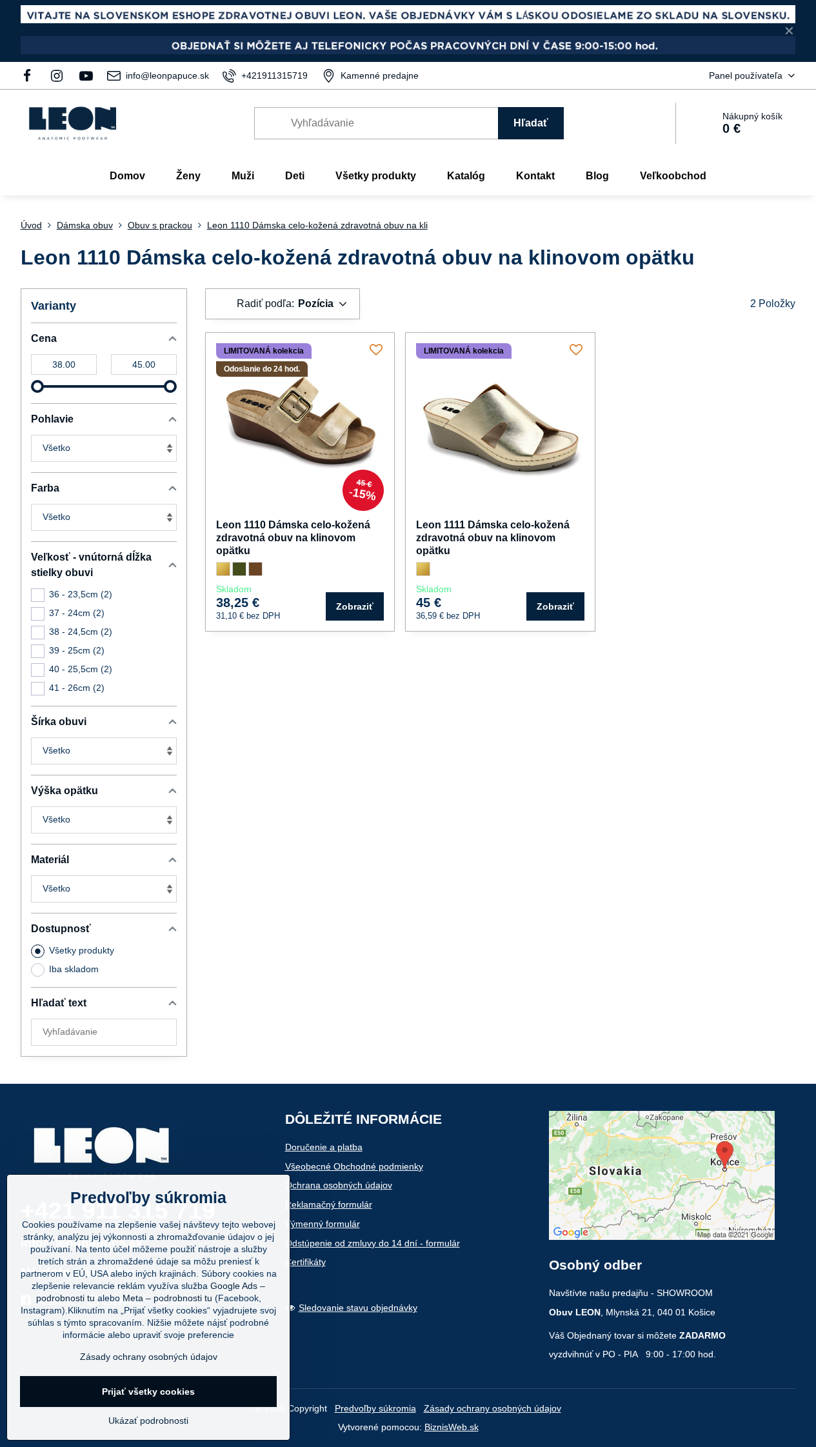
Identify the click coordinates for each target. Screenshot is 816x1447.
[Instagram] (57, 75)
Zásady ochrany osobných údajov (492, 1408)
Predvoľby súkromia (375, 1408)
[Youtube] (86, 75)
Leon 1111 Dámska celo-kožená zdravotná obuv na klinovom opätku (493, 537)
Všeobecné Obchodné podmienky (354, 1166)
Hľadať (530, 122)
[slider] (37, 386)
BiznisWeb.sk (451, 1427)
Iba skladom (74, 969)
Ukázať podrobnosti (148, 1420)
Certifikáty (305, 1262)
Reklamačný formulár (328, 1204)
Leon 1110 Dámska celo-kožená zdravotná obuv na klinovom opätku (293, 537)
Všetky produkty (81, 950)
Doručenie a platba (324, 1147)
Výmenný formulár (322, 1224)
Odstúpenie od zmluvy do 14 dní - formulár (372, 1243)
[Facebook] (31, 75)
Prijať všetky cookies (148, 1391)
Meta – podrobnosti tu (167, 1298)
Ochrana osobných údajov (338, 1185)
